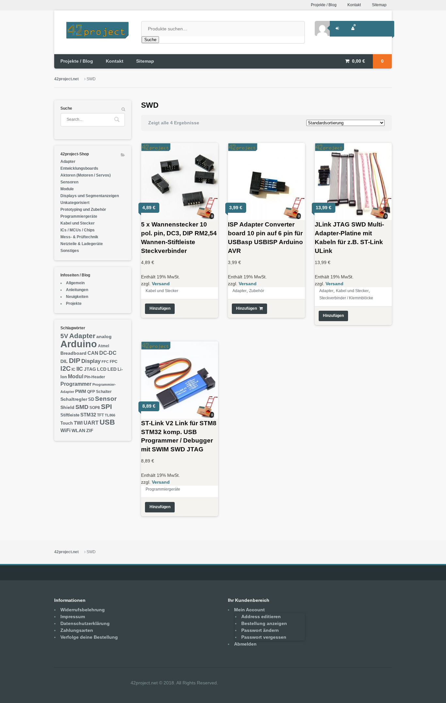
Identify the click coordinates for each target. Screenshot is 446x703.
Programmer (75, 384)
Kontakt (354, 5)
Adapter (239, 291)
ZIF (89, 430)
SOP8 (94, 407)
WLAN (78, 430)
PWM (80, 391)
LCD (101, 369)
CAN (93, 353)
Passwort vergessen (263, 637)
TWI (78, 423)
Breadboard (73, 353)
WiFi (65, 430)
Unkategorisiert (74, 202)
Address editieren (261, 616)
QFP (91, 391)
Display (91, 361)
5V (64, 335)
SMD (81, 406)
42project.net (66, 79)
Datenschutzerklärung (85, 623)
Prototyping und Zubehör (83, 209)
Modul (75, 376)
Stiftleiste (69, 415)
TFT (100, 415)
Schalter (104, 391)
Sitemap (379, 5)
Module (67, 189)
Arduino (78, 343)
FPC (114, 361)
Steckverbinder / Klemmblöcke (346, 298)
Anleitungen (77, 290)
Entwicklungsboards (79, 168)
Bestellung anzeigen (264, 623)
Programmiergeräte (163, 489)
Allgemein (75, 283)
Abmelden (245, 644)
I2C (65, 368)
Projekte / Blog (324, 5)
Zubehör (256, 291)
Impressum (72, 616)
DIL (64, 361)
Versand (161, 283)
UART (91, 423)
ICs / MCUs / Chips (77, 230)
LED (112, 369)
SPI (106, 406)
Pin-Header (94, 377)
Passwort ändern (260, 630)
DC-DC (108, 353)
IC (73, 369)
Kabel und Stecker (162, 291)
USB (107, 422)
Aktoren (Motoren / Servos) (85, 175)
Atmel (103, 346)
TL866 (110, 415)
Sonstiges (69, 250)
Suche (150, 39)
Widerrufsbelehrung (82, 609)
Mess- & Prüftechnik (79, 237)
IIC (79, 369)
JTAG (90, 369)
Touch (66, 423)
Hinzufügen (160, 308)
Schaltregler (73, 399)
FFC (105, 362)
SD (91, 399)
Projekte (74, 303)
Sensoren (69, 182)
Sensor (106, 398)
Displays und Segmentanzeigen (89, 196)
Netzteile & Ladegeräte (81, 244)
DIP (74, 360)
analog (104, 336)
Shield (67, 407)
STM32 (88, 414)
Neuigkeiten (77, 296)
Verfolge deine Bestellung (89, 637)
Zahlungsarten (76, 630)
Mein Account (249, 609)
